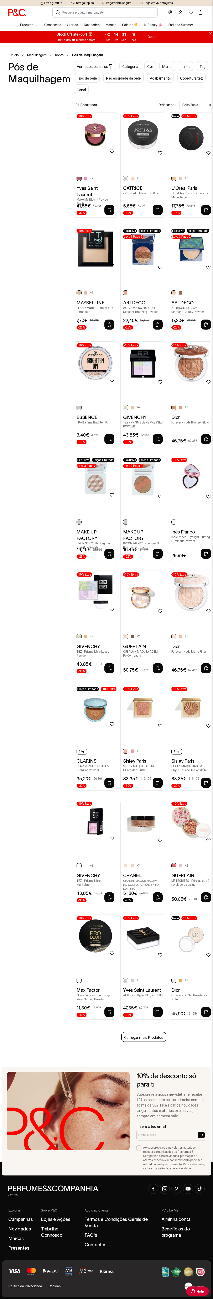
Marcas (16, 1238)
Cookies (55, 1286)
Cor (150, 66)
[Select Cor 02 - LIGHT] (180, 636)
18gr (82, 751)
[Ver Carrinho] (200, 12)
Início (15, 55)
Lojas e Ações (55, 1219)
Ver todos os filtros (92, 66)
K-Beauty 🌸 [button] (153, 25)
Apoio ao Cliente (97, 1210)
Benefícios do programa (175, 1232)
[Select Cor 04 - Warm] (180, 407)
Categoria (130, 66)
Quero (152, 37)
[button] (58, 12)
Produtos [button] (26, 25)
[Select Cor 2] (132, 980)
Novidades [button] (92, 25)
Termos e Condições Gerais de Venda (116, 1222)
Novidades (19, 1228)
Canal (81, 90)
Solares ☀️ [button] (130, 25)
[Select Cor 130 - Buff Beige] (85, 292)
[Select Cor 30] (132, 865)
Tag (202, 66)
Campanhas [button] (52, 25)
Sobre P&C (49, 1210)
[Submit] (201, 1135)
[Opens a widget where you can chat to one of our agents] (197, 1292)
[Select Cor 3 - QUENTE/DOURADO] (180, 865)
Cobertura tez (191, 78)
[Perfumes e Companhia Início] (17, 12)
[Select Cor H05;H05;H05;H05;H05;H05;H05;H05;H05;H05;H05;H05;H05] (132, 407)
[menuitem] (106, 25)
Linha (186, 66)
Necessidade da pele (123, 78)
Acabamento (160, 78)
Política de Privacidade (176, 1168)
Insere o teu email (151, 1126)
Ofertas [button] (72, 25)
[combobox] (107, 12)
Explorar (14, 1210)
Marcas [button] (110, 25)
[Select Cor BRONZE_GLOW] (180, 292)
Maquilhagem (37, 55)
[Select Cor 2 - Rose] (132, 751)
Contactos (95, 1244)
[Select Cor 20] (125, 865)
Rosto (59, 55)
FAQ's (91, 1235)
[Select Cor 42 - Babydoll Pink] (85, 178)
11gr (177, 751)
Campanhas (20, 1219)
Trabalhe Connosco (51, 1232)
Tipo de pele (87, 78)
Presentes (18, 1247)
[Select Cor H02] (85, 865)
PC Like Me (169, 1210)
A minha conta (176, 1219)
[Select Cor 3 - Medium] (180, 980)
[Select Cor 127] (180, 178)
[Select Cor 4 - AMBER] (132, 636)
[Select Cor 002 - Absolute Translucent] (132, 178)
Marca (167, 66)
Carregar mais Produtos (143, 1037)
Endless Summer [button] (180, 25)
